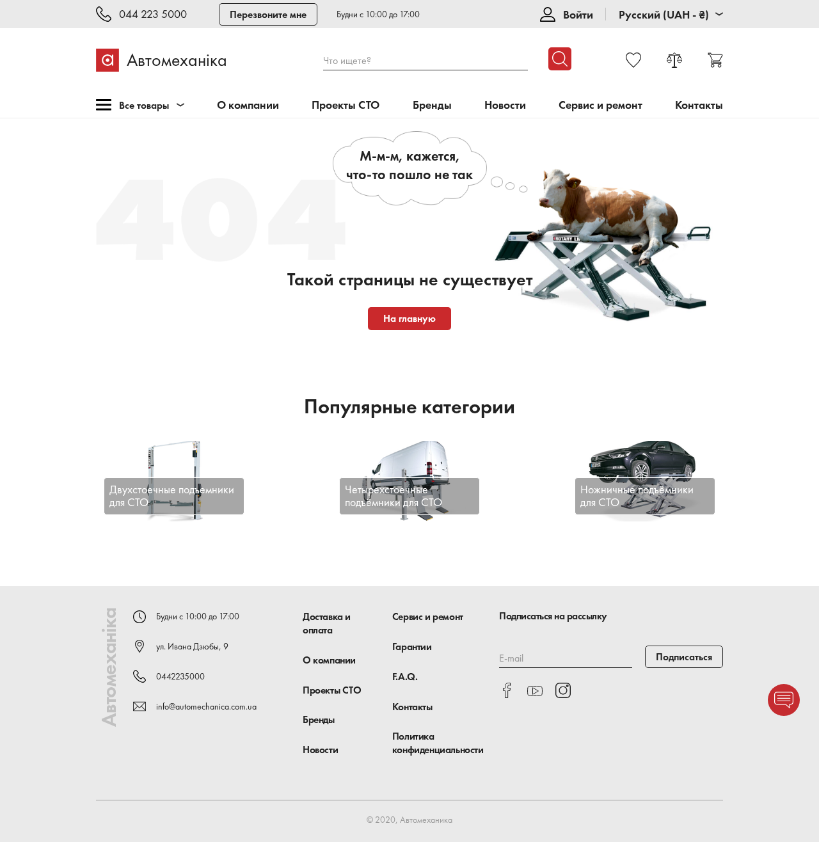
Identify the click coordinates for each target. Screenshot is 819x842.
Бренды (432, 105)
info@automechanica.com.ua (206, 706)
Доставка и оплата (327, 623)
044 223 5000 (153, 14)
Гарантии (412, 646)
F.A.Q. (405, 676)
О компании (248, 105)
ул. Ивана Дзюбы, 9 (192, 646)
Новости (505, 105)
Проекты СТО (345, 105)
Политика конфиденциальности (438, 742)
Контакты (699, 105)
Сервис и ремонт (600, 105)
